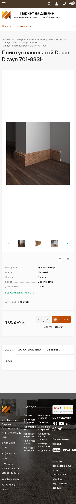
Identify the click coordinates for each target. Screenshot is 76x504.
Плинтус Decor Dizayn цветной (18, 42)
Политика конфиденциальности (61, 466)
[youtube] (61, 424)
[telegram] (60, 429)
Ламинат (29, 415)
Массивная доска (44, 416)
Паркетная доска (30, 442)
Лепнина (43, 422)
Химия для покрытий (44, 428)
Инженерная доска (29, 449)
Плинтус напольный (25, 39)
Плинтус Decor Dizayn (51, 39)
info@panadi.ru (10, 479)
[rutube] (67, 424)
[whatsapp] (54, 429)
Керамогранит (30, 428)
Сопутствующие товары (44, 436)
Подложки (44, 450)
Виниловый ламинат (29, 421)
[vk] (54, 424)
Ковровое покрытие (29, 435)
